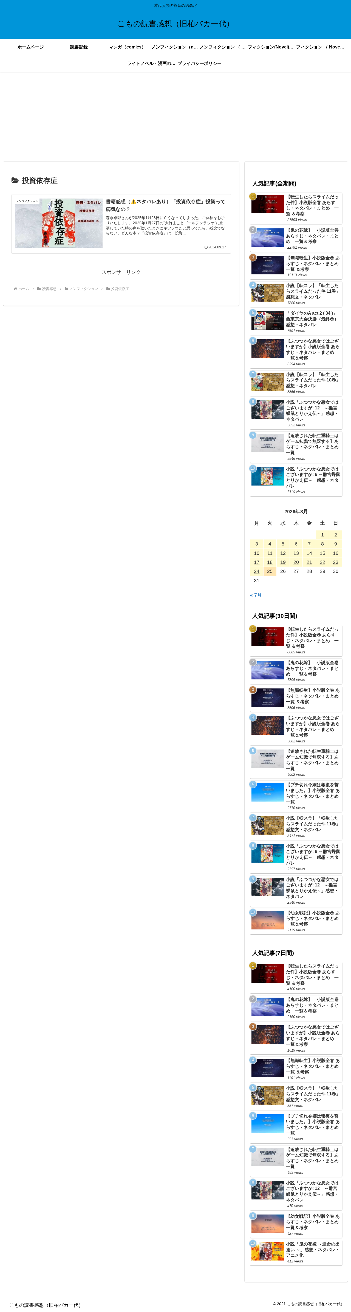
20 (296, 562)
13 (296, 553)
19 (283, 562)
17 (256, 562)
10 (256, 553)
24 (256, 571)
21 (309, 562)
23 (335, 562)
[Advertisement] (175, 116)
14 (309, 553)
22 (322, 562)
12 (283, 553)
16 (335, 553)
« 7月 (256, 595)
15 (322, 553)
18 (270, 562)
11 (270, 553)
